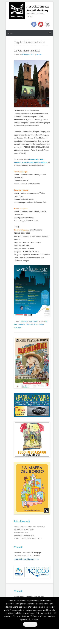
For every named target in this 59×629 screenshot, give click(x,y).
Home (35, 321)
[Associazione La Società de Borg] (17, 10)
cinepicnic (22, 324)
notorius (30, 324)
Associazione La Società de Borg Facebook (34, 24)
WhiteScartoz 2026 (21, 533)
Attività (23, 321)
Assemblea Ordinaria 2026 (24, 536)
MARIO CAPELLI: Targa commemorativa (29, 526)
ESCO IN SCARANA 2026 (24, 530)
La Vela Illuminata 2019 (27, 50)
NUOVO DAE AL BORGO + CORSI (27, 539)
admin (39, 54)
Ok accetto (30, 624)
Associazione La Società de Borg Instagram (47, 24)
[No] (55, 612)
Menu (10, 33)
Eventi (29, 321)
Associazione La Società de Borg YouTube (40, 24)
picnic (36, 324)
